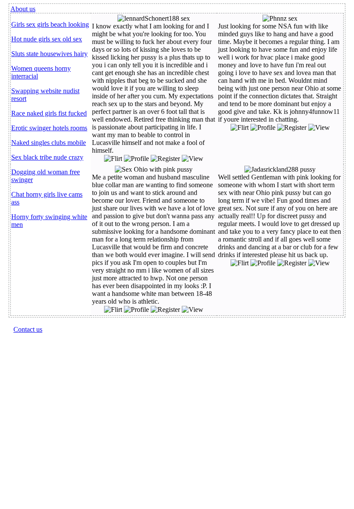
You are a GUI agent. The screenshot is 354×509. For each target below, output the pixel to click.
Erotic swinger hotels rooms (49, 128)
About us (22, 9)
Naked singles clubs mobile (48, 142)
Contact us (27, 329)
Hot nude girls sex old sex (46, 39)
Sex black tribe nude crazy (47, 157)
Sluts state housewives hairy (49, 53)
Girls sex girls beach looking (50, 24)
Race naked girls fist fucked (49, 113)
